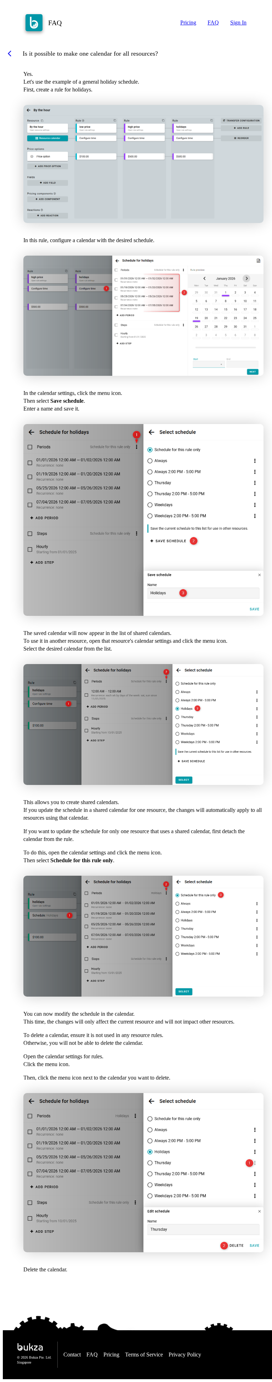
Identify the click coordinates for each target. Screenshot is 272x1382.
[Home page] (34, 22)
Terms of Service (144, 1355)
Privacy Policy (185, 1355)
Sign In (238, 22)
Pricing (188, 22)
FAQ (213, 22)
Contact (72, 1355)
